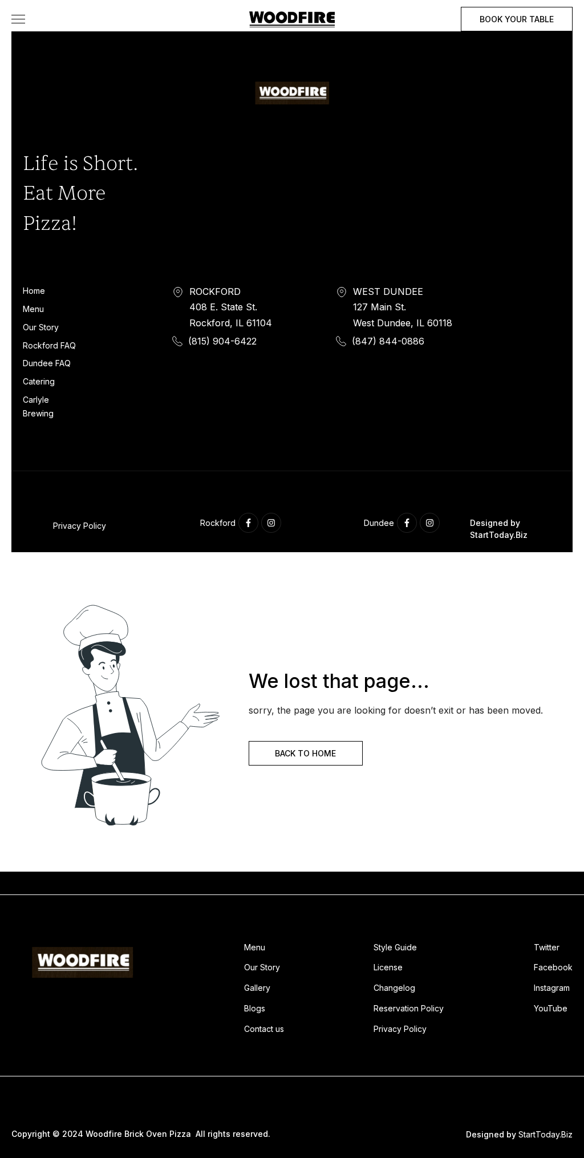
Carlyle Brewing (38, 406)
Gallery (257, 988)
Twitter (546, 947)
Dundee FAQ (47, 363)
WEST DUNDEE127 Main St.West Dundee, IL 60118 (402, 307)
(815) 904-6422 (222, 341)
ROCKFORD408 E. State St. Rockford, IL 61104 (230, 307)
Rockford (218, 523)
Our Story (41, 327)
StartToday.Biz (545, 1134)
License (388, 967)
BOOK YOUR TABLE (517, 19)
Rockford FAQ (49, 345)
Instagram (552, 988)
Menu (33, 309)
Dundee (379, 523)
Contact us (264, 1029)
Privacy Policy (79, 526)
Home (34, 290)
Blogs (254, 1008)
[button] (18, 19)
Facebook (553, 967)
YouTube (550, 1008)
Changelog (394, 988)
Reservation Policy (409, 1008)
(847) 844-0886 (388, 341)
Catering (39, 381)
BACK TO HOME (305, 753)
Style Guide (395, 947)
